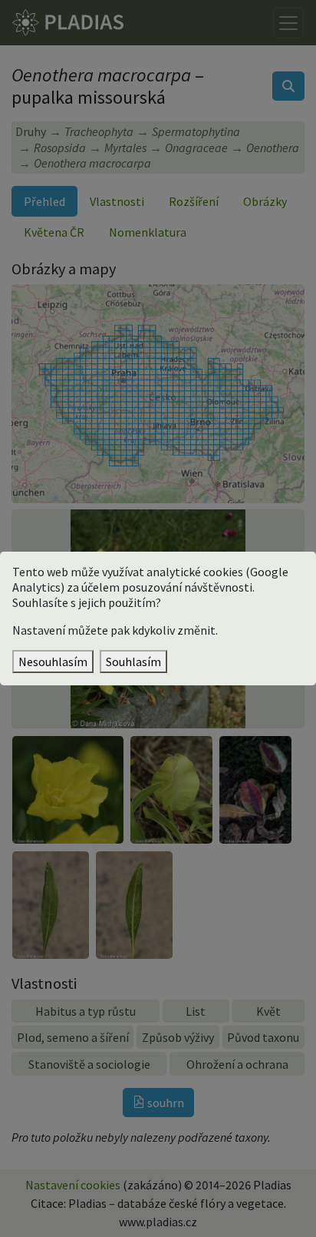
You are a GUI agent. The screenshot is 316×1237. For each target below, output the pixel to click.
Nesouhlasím (52, 661)
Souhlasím (133, 661)
